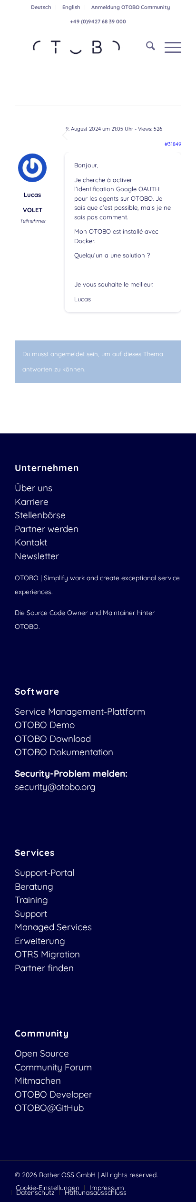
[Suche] (146, 47)
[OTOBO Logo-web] (81, 47)
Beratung (34, 886)
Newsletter (37, 556)
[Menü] (168, 47)
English (71, 7)
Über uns (33, 487)
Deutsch (41, 7)
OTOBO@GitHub (49, 1107)
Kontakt (31, 542)
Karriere (32, 501)
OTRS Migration (47, 954)
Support (31, 913)
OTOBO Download (53, 738)
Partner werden (46, 528)
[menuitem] (41, 7)
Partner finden (44, 968)
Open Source (42, 1053)
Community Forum (53, 1067)
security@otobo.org (55, 786)
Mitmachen (38, 1080)
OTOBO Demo (45, 724)
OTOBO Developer (53, 1094)
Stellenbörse (40, 515)
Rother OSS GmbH (67, 1175)
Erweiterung (40, 940)
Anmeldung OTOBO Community (130, 7)
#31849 (173, 144)
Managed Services (53, 927)
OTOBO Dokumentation (64, 752)
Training (31, 899)
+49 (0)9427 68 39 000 (98, 21)
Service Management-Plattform (80, 711)
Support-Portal (44, 872)
